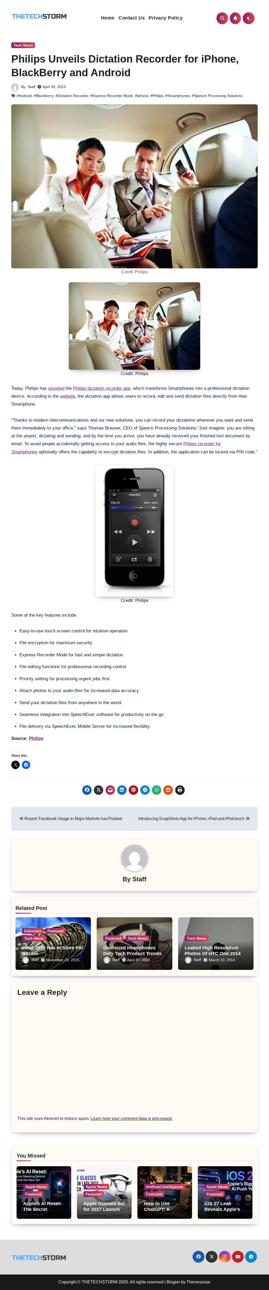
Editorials (32, 931)
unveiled (56, 388)
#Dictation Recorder (71, 96)
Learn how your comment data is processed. (132, 1118)
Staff (31, 87)
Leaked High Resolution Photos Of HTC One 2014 (213, 950)
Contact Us (131, 18)
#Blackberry (43, 96)
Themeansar (198, 1282)
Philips (36, 738)
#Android (24, 96)
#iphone (141, 96)
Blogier (173, 1282)
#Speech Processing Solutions (217, 96)
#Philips (157, 96)
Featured (56, 931)
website (67, 396)
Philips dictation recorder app (101, 388)
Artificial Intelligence (164, 1187)
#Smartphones (177, 96)
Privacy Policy (166, 18)
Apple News (35, 1187)
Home (108, 18)
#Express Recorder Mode (111, 96)
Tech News (23, 45)
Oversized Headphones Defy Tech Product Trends (132, 950)
